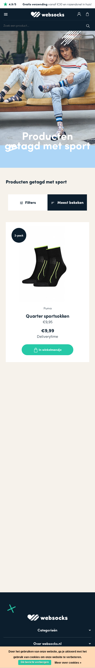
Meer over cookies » (68, 662)
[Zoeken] (88, 25)
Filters (30, 202)
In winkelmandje (50, 349)
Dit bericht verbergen (35, 662)
